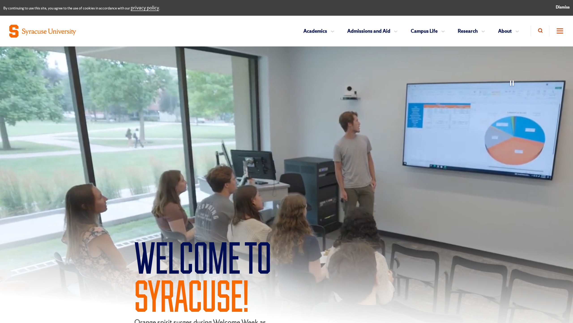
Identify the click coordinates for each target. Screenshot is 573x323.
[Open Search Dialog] (540, 31)
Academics (315, 31)
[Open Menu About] (518, 31)
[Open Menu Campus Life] (444, 31)
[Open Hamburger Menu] (556, 31)
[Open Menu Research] (484, 31)
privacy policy (145, 7)
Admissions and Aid (368, 31)
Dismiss (563, 7)
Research (468, 31)
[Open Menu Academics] (334, 31)
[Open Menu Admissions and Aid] (397, 31)
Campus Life (424, 31)
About (505, 31)
